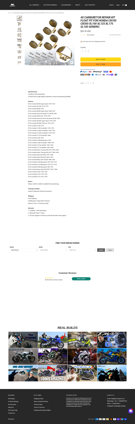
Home (9, 13)
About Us (11, 407)
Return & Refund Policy (41, 401)
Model (41, 247)
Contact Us (11, 413)
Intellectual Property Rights (42, 410)
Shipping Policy (38, 398)
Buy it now (100, 64)
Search (111, 5)
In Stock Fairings (13, 401)
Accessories (12, 404)
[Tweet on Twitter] (90, 83)
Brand (12, 247)
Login (118, 5)
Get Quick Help (12, 410)
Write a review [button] (81, 279)
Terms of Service (39, 407)
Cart (124, 5)
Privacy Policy (38, 404)
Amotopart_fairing (119, 406)
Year (69, 247)
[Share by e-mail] (93, 83)
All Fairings (11, 398)
